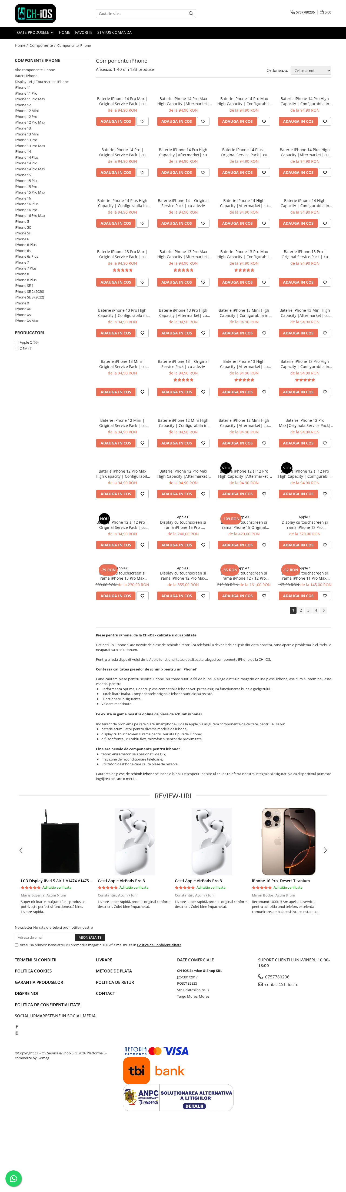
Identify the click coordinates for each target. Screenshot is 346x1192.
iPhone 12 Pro (26, 116)
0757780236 (277, 977)
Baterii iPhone (26, 75)
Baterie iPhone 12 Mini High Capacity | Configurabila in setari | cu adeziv (183, 423)
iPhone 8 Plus (25, 279)
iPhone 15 (23, 174)
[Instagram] (16, 1033)
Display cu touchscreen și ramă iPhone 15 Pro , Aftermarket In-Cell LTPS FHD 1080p (183, 525)
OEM (24, 348)
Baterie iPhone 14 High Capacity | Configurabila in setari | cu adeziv (305, 203)
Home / (22, 45)
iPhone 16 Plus (26, 203)
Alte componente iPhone (35, 69)
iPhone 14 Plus (26, 157)
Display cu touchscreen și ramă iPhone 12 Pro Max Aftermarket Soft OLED (183, 575)
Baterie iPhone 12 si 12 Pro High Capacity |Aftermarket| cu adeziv (244, 474)
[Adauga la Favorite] (142, 121)
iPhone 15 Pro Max (30, 192)
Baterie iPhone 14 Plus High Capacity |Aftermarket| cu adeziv (305, 152)
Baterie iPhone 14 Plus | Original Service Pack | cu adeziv (244, 152)
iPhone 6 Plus (25, 244)
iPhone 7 (22, 262)
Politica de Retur (115, 982)
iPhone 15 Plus (26, 180)
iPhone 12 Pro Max (30, 122)
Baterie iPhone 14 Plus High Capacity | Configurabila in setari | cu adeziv (122, 203)
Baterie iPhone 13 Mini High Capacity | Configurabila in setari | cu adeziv (244, 313)
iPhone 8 (22, 273)
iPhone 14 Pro (26, 163)
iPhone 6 (22, 239)
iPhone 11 (23, 87)
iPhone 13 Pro (26, 139)
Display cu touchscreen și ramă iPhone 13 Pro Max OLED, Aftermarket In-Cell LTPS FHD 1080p (122, 575)
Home (64, 32)
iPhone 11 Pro (26, 93)
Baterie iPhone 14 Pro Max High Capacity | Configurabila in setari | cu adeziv (244, 101)
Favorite (83, 32)
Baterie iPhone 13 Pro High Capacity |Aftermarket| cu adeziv (183, 313)
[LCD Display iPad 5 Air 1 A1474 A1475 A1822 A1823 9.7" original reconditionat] (57, 841)
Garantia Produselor (39, 982)
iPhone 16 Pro (26, 209)
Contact (105, 993)
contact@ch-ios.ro (281, 984)
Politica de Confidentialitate (159, 944)
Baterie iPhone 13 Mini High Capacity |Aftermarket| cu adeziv (305, 313)
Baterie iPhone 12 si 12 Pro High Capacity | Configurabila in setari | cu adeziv (305, 474)
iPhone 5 (22, 221)
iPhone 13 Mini (27, 134)
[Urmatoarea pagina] (323, 610)
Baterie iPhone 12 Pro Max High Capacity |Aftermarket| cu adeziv (183, 474)
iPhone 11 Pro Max (30, 99)
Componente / (43, 45)
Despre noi (26, 993)
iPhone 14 (23, 151)
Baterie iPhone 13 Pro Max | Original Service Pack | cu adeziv (122, 254)
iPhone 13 (23, 128)
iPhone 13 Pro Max (30, 145)
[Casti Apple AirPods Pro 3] (134, 841)
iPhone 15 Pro (26, 186)
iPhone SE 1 (24, 285)
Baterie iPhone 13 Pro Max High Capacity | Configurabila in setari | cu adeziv (244, 254)
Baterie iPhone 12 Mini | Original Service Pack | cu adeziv (122, 423)
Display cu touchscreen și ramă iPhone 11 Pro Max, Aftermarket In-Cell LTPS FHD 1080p (305, 575)
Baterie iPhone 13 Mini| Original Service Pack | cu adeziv (122, 364)
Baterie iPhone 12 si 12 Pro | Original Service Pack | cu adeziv (122, 525)
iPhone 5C (23, 227)
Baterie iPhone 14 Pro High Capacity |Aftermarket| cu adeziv (183, 152)
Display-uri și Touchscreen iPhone (42, 81)
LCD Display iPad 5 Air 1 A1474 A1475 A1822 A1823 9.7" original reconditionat (92, 880)
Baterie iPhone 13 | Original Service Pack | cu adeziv (183, 364)
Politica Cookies (33, 971)
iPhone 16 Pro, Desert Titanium (281, 880)
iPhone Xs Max (27, 320)
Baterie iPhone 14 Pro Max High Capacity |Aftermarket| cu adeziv (183, 101)
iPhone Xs (23, 314)
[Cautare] (191, 13)
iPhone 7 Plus (25, 268)
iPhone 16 (23, 198)
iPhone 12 (23, 104)
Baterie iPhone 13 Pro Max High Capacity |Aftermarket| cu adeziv (183, 254)
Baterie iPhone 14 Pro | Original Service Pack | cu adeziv (122, 152)
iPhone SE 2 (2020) (29, 291)
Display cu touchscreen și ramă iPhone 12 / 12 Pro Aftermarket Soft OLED (244, 575)
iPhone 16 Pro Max (30, 215)
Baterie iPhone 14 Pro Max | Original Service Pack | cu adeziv (122, 101)
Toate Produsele (32, 32)
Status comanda (114, 32)
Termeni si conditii (35, 959)
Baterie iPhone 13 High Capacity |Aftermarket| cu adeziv (244, 364)
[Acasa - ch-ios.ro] (42, 13)
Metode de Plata (114, 971)
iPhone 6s (23, 250)
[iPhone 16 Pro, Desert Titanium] (288, 841)
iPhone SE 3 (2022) (29, 297)
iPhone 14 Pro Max (30, 169)
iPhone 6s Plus (26, 256)
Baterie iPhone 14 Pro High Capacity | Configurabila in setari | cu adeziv (305, 101)
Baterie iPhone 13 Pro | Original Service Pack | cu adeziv (305, 254)
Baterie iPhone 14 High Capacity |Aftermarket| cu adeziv (244, 203)
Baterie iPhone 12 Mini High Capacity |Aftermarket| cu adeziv (244, 423)
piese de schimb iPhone (135, 773)
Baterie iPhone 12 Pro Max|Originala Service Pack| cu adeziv (305, 423)
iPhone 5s (23, 233)
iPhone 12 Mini (27, 110)
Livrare (104, 959)
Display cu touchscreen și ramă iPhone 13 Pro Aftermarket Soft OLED (305, 525)
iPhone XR (23, 308)
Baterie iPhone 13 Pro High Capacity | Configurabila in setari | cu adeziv (122, 313)
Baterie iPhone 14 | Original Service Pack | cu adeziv (183, 203)
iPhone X (22, 303)
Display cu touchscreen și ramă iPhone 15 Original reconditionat (244, 525)
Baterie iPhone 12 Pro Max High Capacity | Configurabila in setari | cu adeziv (122, 474)
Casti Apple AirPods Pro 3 (121, 880)
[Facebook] (16, 1026)
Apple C (26, 342)
